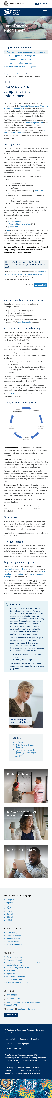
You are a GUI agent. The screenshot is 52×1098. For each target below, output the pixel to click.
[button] (9, 82)
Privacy (9, 1043)
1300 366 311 (11, 995)
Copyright (24, 1039)
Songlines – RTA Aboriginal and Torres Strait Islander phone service (23, 963)
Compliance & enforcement (14, 73)
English (43, 3)
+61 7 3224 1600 (13, 998)
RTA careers (11, 970)
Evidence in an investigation (20, 59)
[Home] (12, 12)
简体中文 (10, 914)
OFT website (15, 393)
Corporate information (14, 960)
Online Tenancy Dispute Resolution (24, 746)
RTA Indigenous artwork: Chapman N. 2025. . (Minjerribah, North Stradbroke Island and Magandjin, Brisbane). (22, 1070)
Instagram (32, 1009)
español (9, 902)
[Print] (5, 82)
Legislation (19, 742)
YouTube (21, 1009)
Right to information (14, 979)
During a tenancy (13, 938)
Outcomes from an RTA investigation (21, 66)
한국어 (9, 920)
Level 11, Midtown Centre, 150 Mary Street (23, 1002)
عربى (8, 905)
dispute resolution (25, 322)
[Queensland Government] (17, 3)
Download (41, 284)
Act (8, 230)
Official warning (14, 221)
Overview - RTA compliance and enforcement (25, 51)
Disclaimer (35, 1039)
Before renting (11, 932)
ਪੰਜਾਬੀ (8, 908)
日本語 (9, 911)
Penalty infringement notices (19, 224)
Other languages (22, 1043)
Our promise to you (14, 957)
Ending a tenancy (13, 941)
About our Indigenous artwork (18, 967)
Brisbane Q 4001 (10, 1005)
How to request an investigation (21, 63)
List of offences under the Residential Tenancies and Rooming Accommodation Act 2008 (25, 264)
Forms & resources (14, 944)
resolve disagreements (34, 122)
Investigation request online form (16, 569)
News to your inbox (14, 1048)
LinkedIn (10, 1009)
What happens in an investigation (22, 55)
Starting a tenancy (13, 935)
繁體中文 (10, 917)
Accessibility (11, 1039)
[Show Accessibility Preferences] (47, 1093)
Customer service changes (17, 982)
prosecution (13, 226)
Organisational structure (15, 976)
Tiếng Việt (10, 899)
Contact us (9, 1014)
